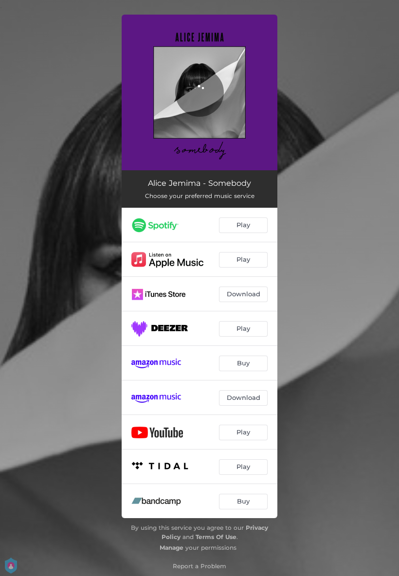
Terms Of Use (216, 536)
